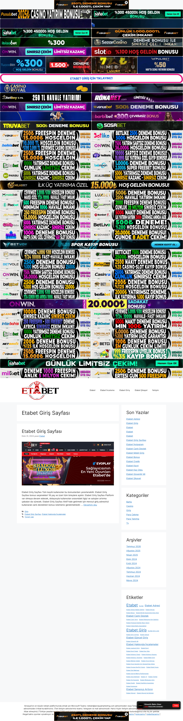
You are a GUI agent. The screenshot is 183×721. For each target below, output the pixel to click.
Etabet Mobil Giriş (135, 453)
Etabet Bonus (133, 457)
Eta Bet (141, 606)
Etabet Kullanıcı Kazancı (149, 654)
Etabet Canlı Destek (136, 448)
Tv (127, 523)
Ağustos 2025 (133, 550)
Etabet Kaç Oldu (134, 470)
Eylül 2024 (131, 563)
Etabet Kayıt (132, 465)
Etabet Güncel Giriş (137, 637)
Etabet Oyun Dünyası (147, 661)
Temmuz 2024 (133, 572)
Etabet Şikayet (141, 390)
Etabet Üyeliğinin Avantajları (145, 683)
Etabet (92, 390)
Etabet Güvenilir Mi (135, 474)
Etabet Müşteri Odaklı (133, 661)
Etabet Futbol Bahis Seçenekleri (136, 626)
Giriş (26, 511)
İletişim (155, 390)
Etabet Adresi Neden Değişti (135, 610)
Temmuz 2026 (133, 546)
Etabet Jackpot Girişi (133, 648)
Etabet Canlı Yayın (132, 619)
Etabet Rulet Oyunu (152, 667)
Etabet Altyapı (150, 610)
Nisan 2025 (132, 555)
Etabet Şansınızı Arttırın (139, 689)
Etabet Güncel (144, 634)
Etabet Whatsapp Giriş (147, 680)
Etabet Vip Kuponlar (132, 680)
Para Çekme (132, 514)
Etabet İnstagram (135, 444)
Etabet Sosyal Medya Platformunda (137, 673)
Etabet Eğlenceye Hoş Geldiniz (148, 619)
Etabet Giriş (125, 390)
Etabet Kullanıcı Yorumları (134, 657)
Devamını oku (90, 505)
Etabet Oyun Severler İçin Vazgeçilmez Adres (140, 664)
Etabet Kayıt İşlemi (132, 651)
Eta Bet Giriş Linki (153, 631)
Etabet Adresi (133, 419)
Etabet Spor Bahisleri (133, 677)
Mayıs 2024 (132, 580)
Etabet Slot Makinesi (132, 670)
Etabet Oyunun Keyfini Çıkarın (135, 667)
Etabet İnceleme (107, 390)
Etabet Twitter (152, 677)
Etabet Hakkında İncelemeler (54, 514)
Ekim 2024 (131, 559)
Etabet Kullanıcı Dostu (133, 654)
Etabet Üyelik (133, 461)
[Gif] (91, 185)
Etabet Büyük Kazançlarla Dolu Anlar (147, 613)
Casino (129, 506)
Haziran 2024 (133, 576)
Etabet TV (144, 677)
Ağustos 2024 (133, 567)
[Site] (45, 135)
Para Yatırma (132, 519)
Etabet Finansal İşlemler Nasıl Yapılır (137, 623)
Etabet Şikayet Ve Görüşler (145, 693)
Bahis (129, 502)
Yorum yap (29, 517)
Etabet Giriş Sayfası (42, 431)
